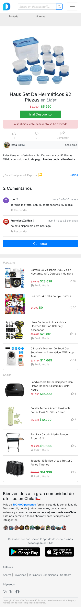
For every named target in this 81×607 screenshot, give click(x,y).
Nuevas (40, 16)
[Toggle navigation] (72, 6)
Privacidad (20, 574)
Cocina (74, 174)
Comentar (40, 244)
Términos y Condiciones (43, 574)
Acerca (7, 574)
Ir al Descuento (40, 114)
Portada (13, 16)
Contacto (65, 574)
